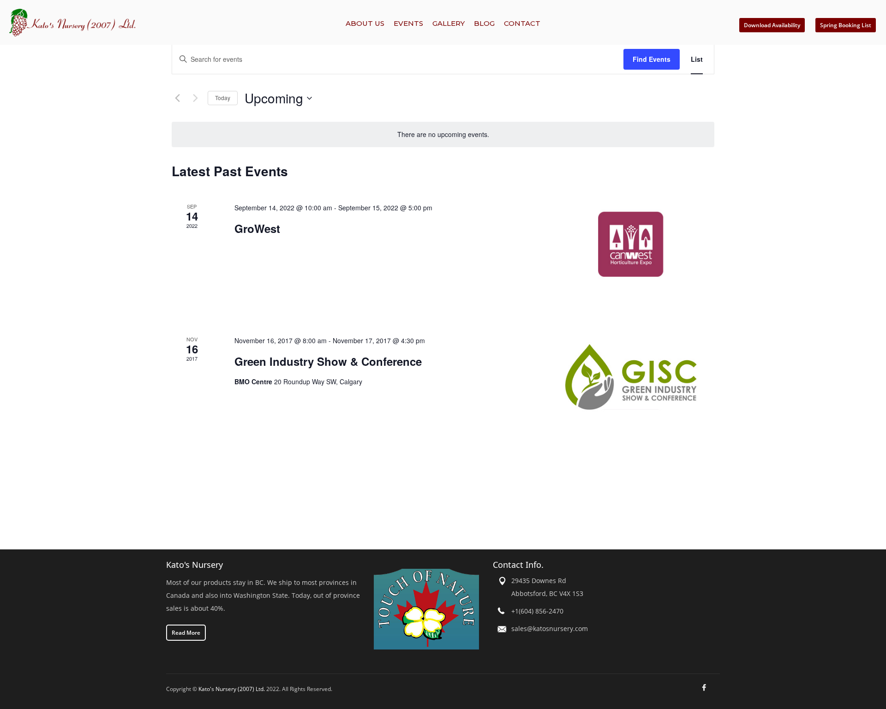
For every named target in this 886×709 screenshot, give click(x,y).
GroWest (257, 228)
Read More (186, 633)
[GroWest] (631, 244)
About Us (365, 23)
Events (408, 23)
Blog (484, 23)
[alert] (443, 134)
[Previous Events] (177, 98)
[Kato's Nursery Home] (139, 22)
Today (222, 97)
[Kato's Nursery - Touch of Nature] (426, 608)
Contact (522, 23)
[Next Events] (195, 98)
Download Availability (772, 25)
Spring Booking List (845, 25)
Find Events (651, 59)
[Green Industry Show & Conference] (631, 376)
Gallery (448, 23)
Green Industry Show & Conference (328, 361)
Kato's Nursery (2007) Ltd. (231, 689)
